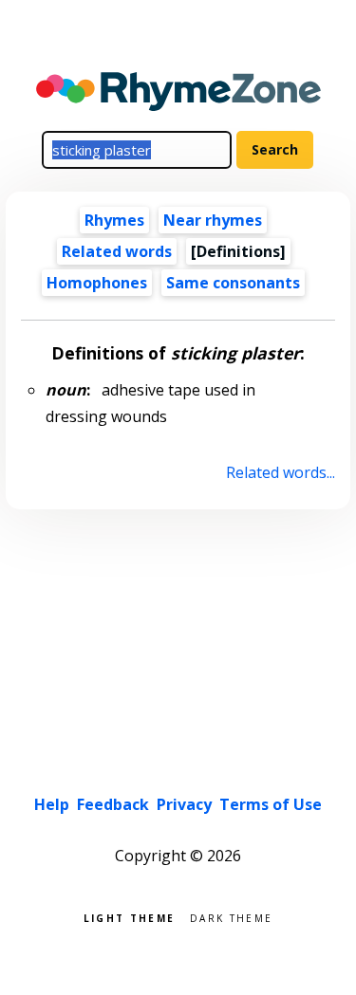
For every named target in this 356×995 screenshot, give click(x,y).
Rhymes (114, 220)
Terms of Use (270, 804)
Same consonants (233, 282)
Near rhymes (212, 220)
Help (51, 804)
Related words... (280, 472)
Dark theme (231, 917)
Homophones (97, 282)
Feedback (113, 804)
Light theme (129, 917)
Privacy (184, 804)
